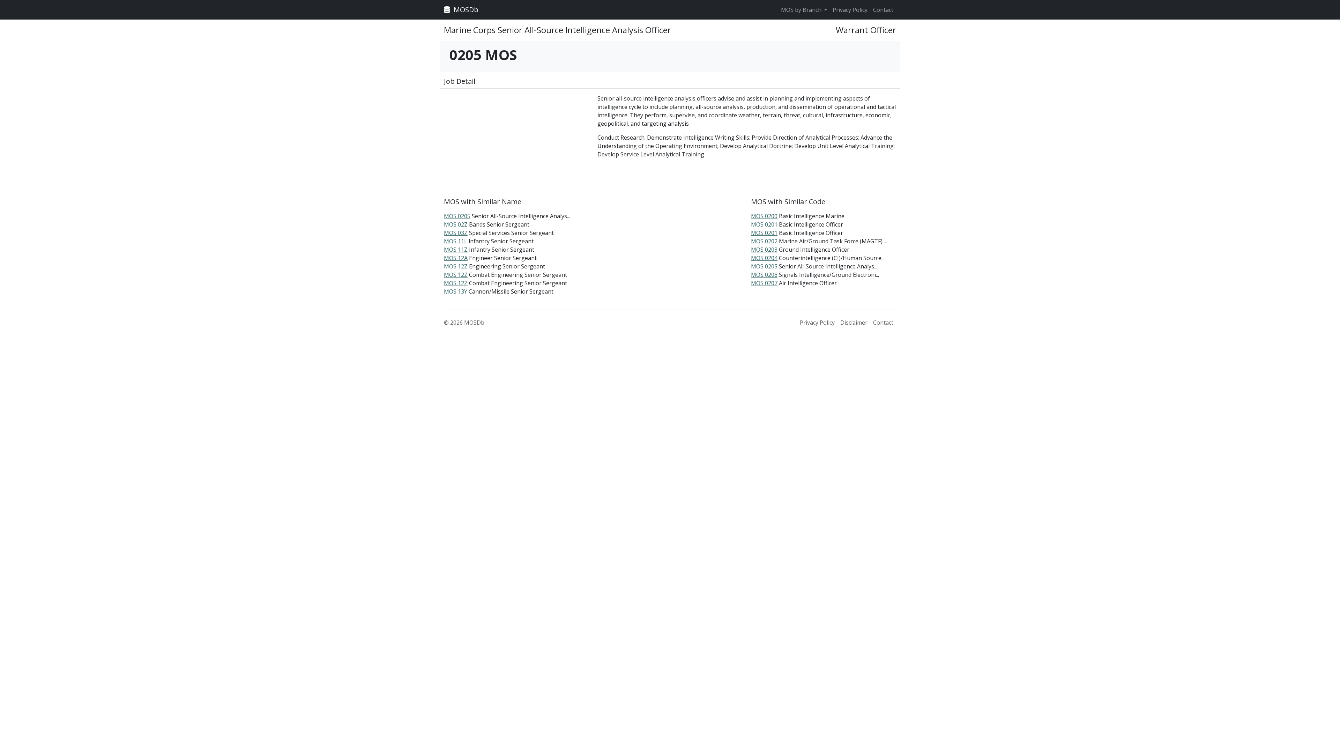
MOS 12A (456, 258)
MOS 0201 (764, 224)
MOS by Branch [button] (802, 10)
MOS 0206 (764, 275)
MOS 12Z (456, 266)
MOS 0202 (764, 241)
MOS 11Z (456, 249)
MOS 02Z (456, 224)
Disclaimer (854, 322)
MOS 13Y (455, 291)
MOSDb (465, 9)
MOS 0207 (764, 283)
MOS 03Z (456, 233)
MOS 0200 (764, 216)
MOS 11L (455, 241)
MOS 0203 (764, 249)
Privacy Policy (850, 10)
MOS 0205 (457, 216)
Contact (883, 10)
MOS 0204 (764, 258)
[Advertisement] (516, 143)
